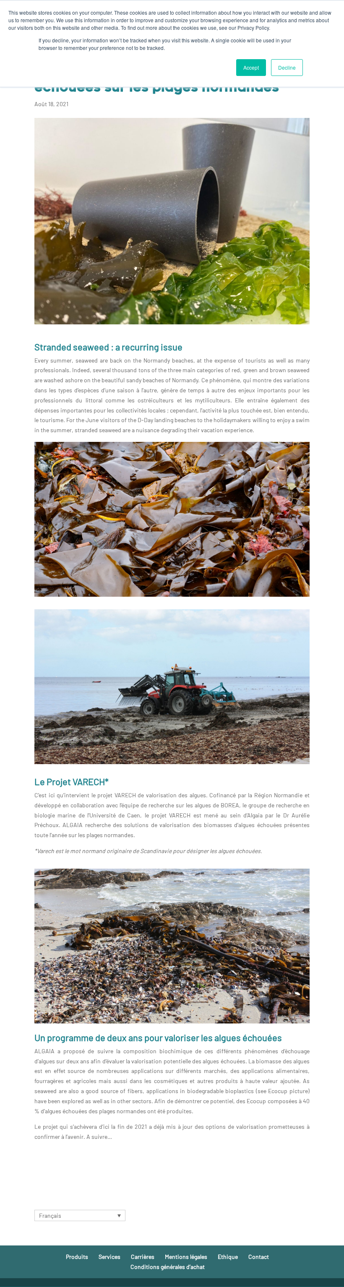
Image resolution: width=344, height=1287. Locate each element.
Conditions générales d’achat (167, 1266)
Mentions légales (186, 1256)
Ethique (228, 1256)
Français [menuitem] (50, 1215)
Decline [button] (287, 67)
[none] (79, 1215)
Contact (258, 1256)
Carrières (142, 1256)
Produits (77, 1256)
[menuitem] (79, 1215)
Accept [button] (251, 67)
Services (109, 1256)
